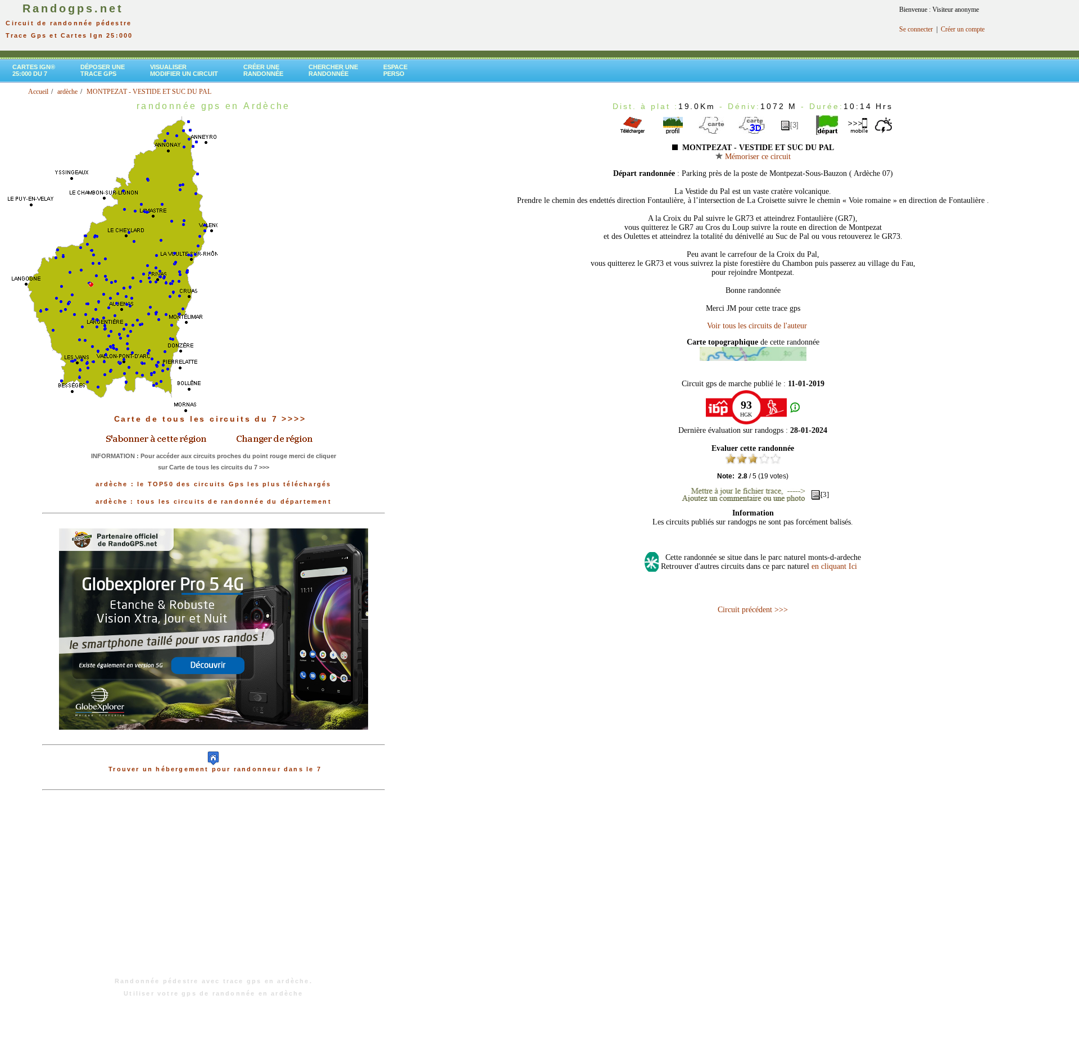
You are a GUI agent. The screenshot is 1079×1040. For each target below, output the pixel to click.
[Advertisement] (213, 889)
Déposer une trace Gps (102, 70)
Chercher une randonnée (333, 70)
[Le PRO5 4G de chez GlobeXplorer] (213, 739)
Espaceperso (395, 70)
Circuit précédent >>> (753, 609)
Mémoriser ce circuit (757, 156)
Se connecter (916, 29)
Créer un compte (963, 29)
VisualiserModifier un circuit (184, 70)
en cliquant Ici (834, 566)
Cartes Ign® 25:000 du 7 (33, 70)
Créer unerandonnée (263, 70)
